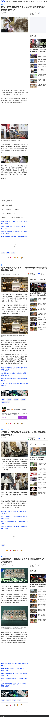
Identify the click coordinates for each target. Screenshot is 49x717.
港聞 (7, 1)
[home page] (3, 1)
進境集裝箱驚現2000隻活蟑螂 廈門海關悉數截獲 (14, 237)
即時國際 (6, 429)
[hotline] (14, 393)
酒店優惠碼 (14, 1)
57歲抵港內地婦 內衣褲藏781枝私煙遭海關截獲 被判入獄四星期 (14, 374)
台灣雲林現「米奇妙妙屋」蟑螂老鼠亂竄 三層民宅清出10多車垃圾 (14, 232)
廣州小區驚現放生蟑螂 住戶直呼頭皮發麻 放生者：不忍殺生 (13, 227)
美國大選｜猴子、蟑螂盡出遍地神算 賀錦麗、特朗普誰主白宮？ (14, 527)
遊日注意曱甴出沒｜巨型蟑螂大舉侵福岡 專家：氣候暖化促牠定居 (14, 517)
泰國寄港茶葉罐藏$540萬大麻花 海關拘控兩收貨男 (14, 680)
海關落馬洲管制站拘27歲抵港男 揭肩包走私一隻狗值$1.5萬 (14, 664)
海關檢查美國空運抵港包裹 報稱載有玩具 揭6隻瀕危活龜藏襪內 (14, 369)
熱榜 (27, 1)
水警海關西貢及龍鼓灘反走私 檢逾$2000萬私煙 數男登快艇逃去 (14, 685)
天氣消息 (20, 1)
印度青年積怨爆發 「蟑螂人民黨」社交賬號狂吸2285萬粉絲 (13, 512)
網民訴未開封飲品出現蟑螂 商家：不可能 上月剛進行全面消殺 (14, 222)
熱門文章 (33, 36)
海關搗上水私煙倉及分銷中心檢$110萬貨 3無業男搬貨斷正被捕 (14, 674)
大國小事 (6, 4)
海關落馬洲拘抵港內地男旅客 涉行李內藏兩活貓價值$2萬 (14, 379)
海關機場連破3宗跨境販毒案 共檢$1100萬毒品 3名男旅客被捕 (14, 669)
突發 (5, 265)
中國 (2, 4)
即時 (24, 1)
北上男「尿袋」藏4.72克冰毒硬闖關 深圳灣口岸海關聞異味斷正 (14, 384)
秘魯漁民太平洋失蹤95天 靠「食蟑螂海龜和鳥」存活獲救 (14, 522)
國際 (2, 429)
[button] (41, 14)
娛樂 (10, 1)
